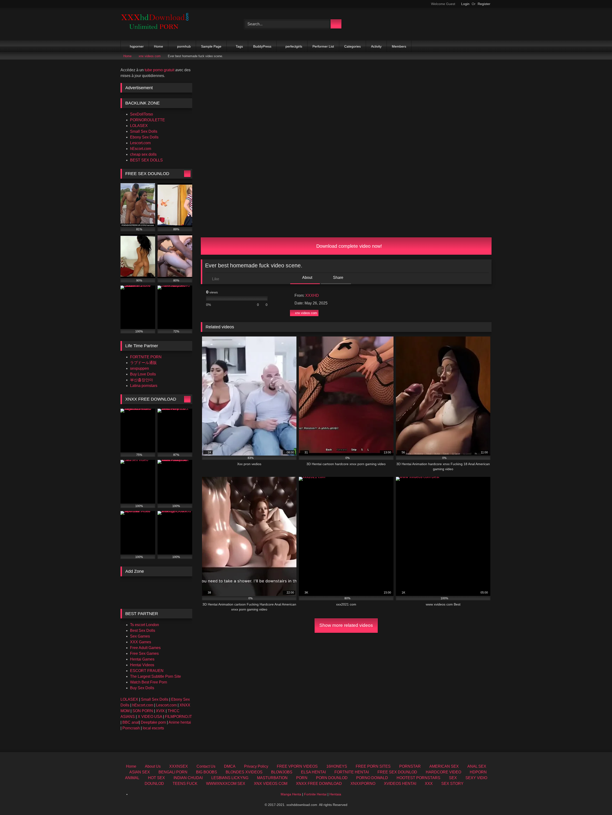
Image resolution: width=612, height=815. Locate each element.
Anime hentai (180, 722)
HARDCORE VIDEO (443, 772)
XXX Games (140, 642)
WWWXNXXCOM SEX (225, 784)
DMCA (229, 766)
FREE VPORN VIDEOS (297, 766)
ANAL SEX (476, 766)
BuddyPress (262, 46)
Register (484, 4)
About (306, 277)
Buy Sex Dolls (142, 688)
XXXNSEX (178, 766)
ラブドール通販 (143, 363)
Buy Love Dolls (143, 374)
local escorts (153, 728)
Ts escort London (144, 625)
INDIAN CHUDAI (188, 778)
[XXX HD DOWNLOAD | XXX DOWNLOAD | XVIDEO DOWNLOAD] (156, 24)
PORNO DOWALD (372, 778)
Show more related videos (346, 625)
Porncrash (131, 728)
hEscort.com (140, 149)
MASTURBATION (272, 778)
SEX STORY (452, 784)
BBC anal (130, 722)
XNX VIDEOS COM (270, 784)
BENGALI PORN (172, 772)
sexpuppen (139, 368)
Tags (239, 46)
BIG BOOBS (206, 772)
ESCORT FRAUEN (147, 671)
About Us (153, 766)
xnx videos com (150, 56)
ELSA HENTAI (313, 772)
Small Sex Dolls (143, 131)
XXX (429, 784)
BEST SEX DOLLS (146, 160)
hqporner (137, 46)
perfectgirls (293, 46)
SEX (453, 778)
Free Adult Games (145, 648)
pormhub (184, 46)
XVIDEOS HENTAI (400, 784)
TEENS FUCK (185, 784)
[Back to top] (597, 800)
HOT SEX (156, 778)
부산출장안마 (141, 380)
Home (158, 46)
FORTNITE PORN (146, 357)
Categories (352, 46)
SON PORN (142, 711)
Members (399, 46)
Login (465, 4)
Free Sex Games (144, 653)
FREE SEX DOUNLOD (397, 772)
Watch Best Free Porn (148, 682)
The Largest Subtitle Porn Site (155, 676)
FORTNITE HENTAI (351, 772)
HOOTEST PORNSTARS (418, 778)
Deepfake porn (153, 722)
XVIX (160, 711)
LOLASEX (139, 126)
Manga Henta (291, 794)
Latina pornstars (143, 386)
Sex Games (140, 636)
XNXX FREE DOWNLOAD (319, 784)
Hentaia (335, 794)
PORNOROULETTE (147, 120)
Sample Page (211, 46)
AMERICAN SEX (444, 766)
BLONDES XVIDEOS (244, 772)
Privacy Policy (256, 766)
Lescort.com (140, 143)
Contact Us (206, 766)
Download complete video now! (348, 246)
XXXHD (312, 295)
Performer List (323, 46)
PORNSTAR (410, 766)
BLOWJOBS (281, 772)
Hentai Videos (142, 665)
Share (337, 277)
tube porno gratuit (159, 70)
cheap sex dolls (143, 154)
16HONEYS (336, 766)
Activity (376, 46)
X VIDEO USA (150, 717)
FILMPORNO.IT (178, 717)
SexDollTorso (141, 114)
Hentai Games (142, 659)
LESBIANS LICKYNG (229, 778)
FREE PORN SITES (373, 766)
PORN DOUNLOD (332, 778)
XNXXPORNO (362, 784)
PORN (301, 778)
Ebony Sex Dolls (144, 137)
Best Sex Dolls (142, 630)
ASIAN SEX (139, 772)
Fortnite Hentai (315, 794)
